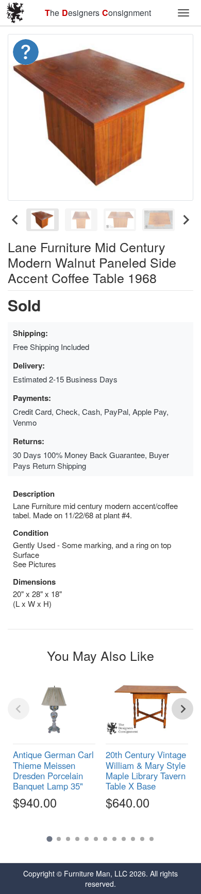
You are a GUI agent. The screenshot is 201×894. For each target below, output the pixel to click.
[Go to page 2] (59, 839)
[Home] (15, 13)
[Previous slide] (18, 709)
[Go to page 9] (124, 839)
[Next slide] (185, 220)
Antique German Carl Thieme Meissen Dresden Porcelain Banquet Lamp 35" (53, 770)
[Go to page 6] (96, 839)
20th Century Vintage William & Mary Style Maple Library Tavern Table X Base (146, 770)
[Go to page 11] (142, 839)
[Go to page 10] (133, 839)
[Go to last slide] (15, 220)
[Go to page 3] (68, 839)
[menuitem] (42, 220)
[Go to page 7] (105, 839)
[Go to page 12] (151, 839)
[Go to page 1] (49, 839)
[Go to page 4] (77, 839)
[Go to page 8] (114, 839)
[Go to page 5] (87, 839)
